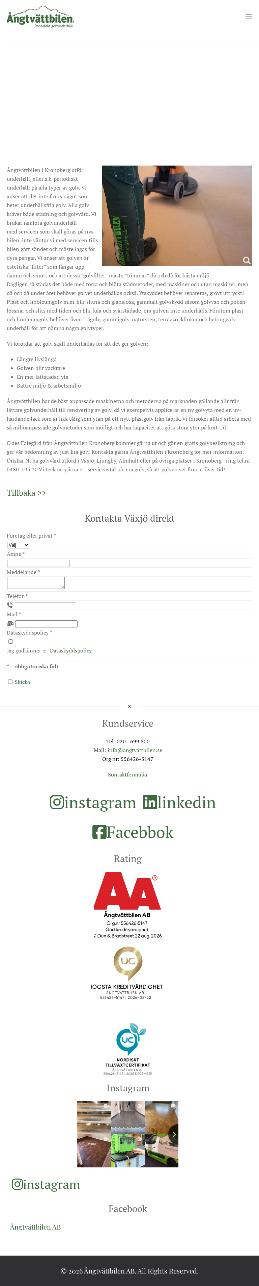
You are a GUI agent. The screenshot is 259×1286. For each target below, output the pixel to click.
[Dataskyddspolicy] (10, 641)
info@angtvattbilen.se (135, 750)
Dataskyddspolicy (71, 650)
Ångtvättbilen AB (35, 1226)
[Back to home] (40, 16)
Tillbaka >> (26, 492)
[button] (249, 16)
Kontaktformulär (128, 774)
